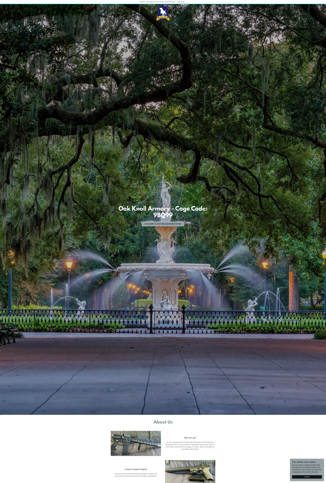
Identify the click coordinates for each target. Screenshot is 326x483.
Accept (307, 477)
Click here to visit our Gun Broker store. (163, 224)
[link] (163, 6)
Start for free (181, 1)
